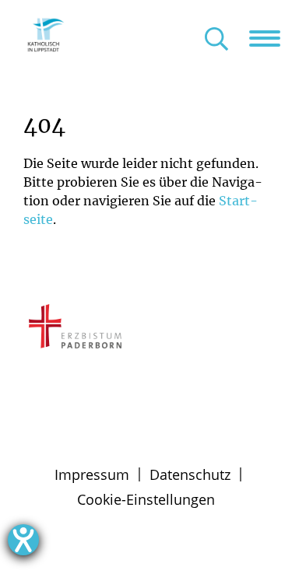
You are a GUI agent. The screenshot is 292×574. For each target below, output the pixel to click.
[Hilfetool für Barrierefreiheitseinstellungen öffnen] (23, 539)
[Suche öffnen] (216, 40)
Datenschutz (190, 474)
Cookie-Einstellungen (146, 499)
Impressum (92, 474)
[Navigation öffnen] (270, 38)
